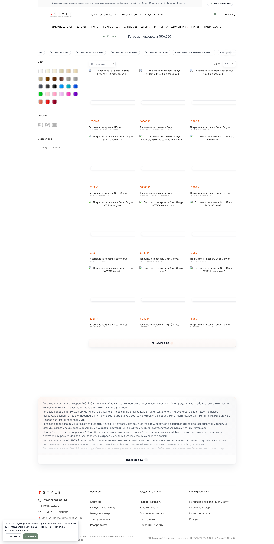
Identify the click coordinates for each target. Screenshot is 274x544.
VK (39, 511)
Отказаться (13, 536)
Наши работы (213, 26)
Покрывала (110, 26)
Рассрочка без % (150, 501)
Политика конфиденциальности (209, 501)
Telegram (62, 511)
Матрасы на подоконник (169, 26)
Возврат (194, 519)
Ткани (195, 26)
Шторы (81, 26)
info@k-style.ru (50, 505)
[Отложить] (132, 123)
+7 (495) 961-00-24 (54, 500)
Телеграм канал (100, 519)
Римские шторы (61, 26)
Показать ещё (160, 343)
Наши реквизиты (199, 513)
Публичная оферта (200, 507)
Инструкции (147, 519)
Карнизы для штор (135, 26)
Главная (112, 36)
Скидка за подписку (102, 507)
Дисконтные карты (151, 525)
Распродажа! (98, 525)
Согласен (30, 536)
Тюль (94, 26)
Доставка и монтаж (152, 513)
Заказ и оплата (149, 507)
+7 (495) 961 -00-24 (105, 14)
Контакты (96, 501)
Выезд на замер (100, 513)
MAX (49, 511)
